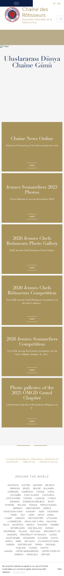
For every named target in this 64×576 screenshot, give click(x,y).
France (33, 505)
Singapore (29, 538)
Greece (47, 508)
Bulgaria (49, 488)
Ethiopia (9, 505)
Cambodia (13, 491)
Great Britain (33, 508)
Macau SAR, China (34, 521)
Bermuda (15, 488)
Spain (18, 541)
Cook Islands (31, 495)
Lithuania (51, 518)
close (59, 569)
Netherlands (17, 528)
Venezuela (32, 554)
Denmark (15, 501)
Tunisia (33, 548)
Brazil (26, 488)
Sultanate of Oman (48, 541)
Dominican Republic (34, 501)
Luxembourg (14, 521)
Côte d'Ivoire (13, 498)
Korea (50, 515)
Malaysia (51, 521)
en (59, 3)
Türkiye (44, 548)
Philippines (10, 531)
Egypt (51, 501)
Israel (14, 515)
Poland (23, 531)
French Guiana (48, 505)
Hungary (31, 511)
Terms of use (29, 462)
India (41, 511)
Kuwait (8, 518)
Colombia (15, 495)
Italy (22, 515)
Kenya (41, 515)
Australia (13, 485)
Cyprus (52, 498)
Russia (53, 534)
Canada (40, 491)
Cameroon (27, 491)
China (51, 491)
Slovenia (43, 538)
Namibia (54, 525)
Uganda (8, 551)
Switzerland (25, 544)
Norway (49, 528)
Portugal (35, 531)
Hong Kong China (13, 511)
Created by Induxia (48, 462)
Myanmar (42, 525)
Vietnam (45, 554)
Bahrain (37, 485)
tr (54, 3)
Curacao (40, 498)
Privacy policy (19, 572)
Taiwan (38, 544)
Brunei (37, 488)
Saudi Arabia (13, 538)
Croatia (27, 498)
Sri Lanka (29, 541)
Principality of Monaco (33, 534)
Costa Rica (48, 495)
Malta (6, 525)
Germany (18, 508)
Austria (26, 485)
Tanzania (50, 544)
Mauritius (17, 525)
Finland (21, 505)
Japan (31, 515)
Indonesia (52, 511)
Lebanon (20, 518)
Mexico (30, 525)
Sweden (10, 544)
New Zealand (35, 528)
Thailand (21, 548)
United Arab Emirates (27, 551)
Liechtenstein (35, 518)
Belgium (49, 485)
